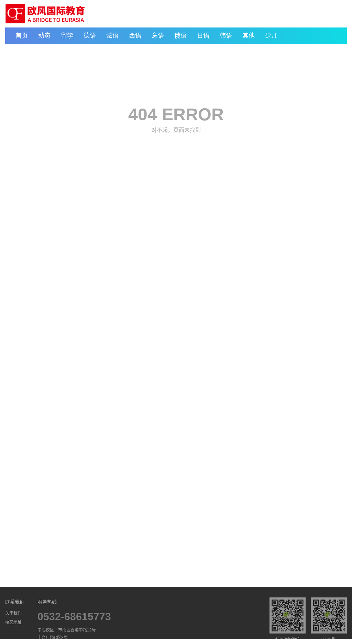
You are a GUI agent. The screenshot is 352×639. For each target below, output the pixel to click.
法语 (112, 35)
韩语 (226, 35)
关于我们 (13, 613)
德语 (90, 35)
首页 (21, 35)
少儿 (271, 35)
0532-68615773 (74, 616)
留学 (67, 35)
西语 (135, 35)
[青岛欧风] (45, 13)
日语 (203, 35)
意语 (158, 35)
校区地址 (13, 622)
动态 (44, 35)
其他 (248, 35)
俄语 (180, 35)
